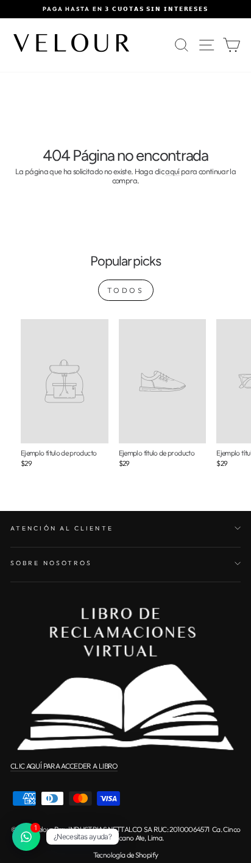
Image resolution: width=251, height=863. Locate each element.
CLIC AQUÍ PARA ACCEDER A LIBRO (64, 765)
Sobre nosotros (51, 563)
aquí (172, 171)
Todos (125, 290)
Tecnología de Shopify (125, 854)
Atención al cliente (61, 528)
